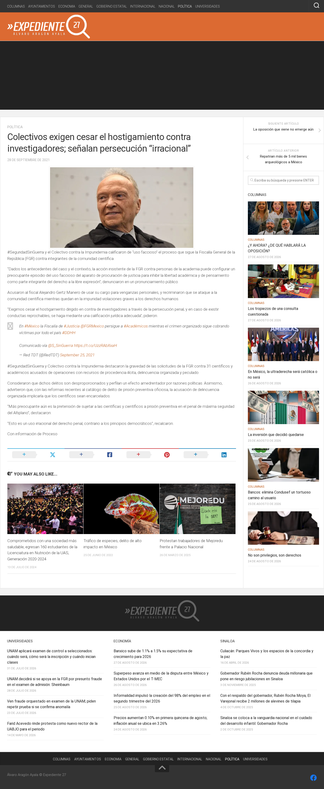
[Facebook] (313, 778)
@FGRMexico (92, 326)
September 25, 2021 (77, 355)
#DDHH (68, 332)
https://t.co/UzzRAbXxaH (95, 345)
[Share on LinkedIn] (207, 454)
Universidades (207, 6)
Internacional (142, 6)
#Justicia (72, 326)
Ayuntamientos (41, 6)
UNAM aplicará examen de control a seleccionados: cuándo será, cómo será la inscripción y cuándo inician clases (51, 657)
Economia (66, 6)
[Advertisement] (162, 76)
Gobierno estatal (111, 6)
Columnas (16, 6)
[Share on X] (36, 454)
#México (31, 326)
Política (185, 6)
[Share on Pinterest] (150, 454)
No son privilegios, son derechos (274, 555)
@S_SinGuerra (60, 345)
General (86, 6)
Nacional (167, 6)
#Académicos (136, 326)
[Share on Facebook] (93, 454)
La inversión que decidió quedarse (276, 434)
